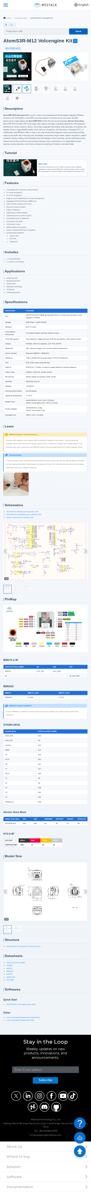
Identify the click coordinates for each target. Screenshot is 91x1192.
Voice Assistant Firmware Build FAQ (20, 1020)
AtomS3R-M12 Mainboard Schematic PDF (22, 512)
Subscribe (45, 1080)
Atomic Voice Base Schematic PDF (20, 517)
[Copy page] (13, 25)
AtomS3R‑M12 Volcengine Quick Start (21, 1004)
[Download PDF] (6, 25)
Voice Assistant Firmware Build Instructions (23, 1017)
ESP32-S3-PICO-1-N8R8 (16, 963)
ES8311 (9, 974)
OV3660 (10, 965)
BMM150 (10, 971)
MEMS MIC (11, 977)
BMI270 (9, 968)
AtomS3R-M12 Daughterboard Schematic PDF (24, 514)
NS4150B (10, 980)
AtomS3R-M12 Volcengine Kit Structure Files (24, 946)
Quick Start (20, 160)
